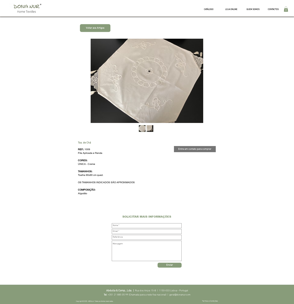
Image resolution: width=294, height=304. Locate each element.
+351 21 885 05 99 (118, 294)
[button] (286, 9)
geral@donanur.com (179, 294)
